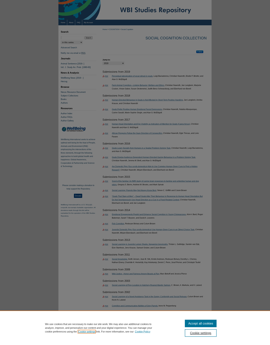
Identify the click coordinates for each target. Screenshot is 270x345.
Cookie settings (86, 331)
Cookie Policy (142, 331)
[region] (135, 328)
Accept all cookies (200, 323)
